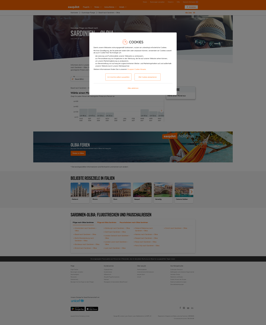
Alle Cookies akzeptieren (147, 77)
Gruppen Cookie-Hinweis (136, 69)
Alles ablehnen (133, 88)
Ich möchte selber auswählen (118, 77)
